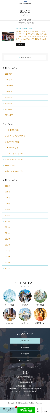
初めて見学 (40, 305)
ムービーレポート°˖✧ (12, 159)
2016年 (7, 245)
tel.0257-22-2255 (25, 367)
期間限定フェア (40, 323)
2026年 (7, 186)
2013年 (7, 262)
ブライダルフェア (26, 341)
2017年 (7, 239)
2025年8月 (8, 97)
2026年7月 (8, 74)
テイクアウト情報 (11, 142)
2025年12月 (9, 86)
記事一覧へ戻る (26, 57)
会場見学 (25, 305)
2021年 (7, 215)
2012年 (7, 268)
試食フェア (9, 323)
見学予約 (26, 347)
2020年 (7, 221)
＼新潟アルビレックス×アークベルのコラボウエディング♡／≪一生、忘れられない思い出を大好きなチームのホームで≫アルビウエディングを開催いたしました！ (31, 36)
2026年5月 (8, 80)
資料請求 (26, 354)
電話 (38, 411)
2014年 (7, 257)
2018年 (7, 233)
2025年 (7, 192)
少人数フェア (25, 323)
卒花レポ (8, 165)
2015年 (7, 251)
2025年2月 (8, 109)
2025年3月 (8, 103)
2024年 (7, 198)
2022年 (7, 209)
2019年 (7, 227)
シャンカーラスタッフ (13, 136)
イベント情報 (10, 130)
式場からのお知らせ (12, 171)
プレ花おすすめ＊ (11, 153)
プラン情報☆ (10, 148)
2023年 (7, 204)
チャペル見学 (9, 305)
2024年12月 (9, 115)
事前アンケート (26, 360)
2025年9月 (8, 92)
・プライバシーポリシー (25, 395)
